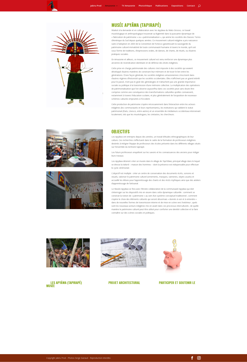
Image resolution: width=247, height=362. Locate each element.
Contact (191, 6)
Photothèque (145, 6)
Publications (162, 6)
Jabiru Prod (95, 6)
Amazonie (110, 6)
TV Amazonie (128, 6)
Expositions (177, 6)
